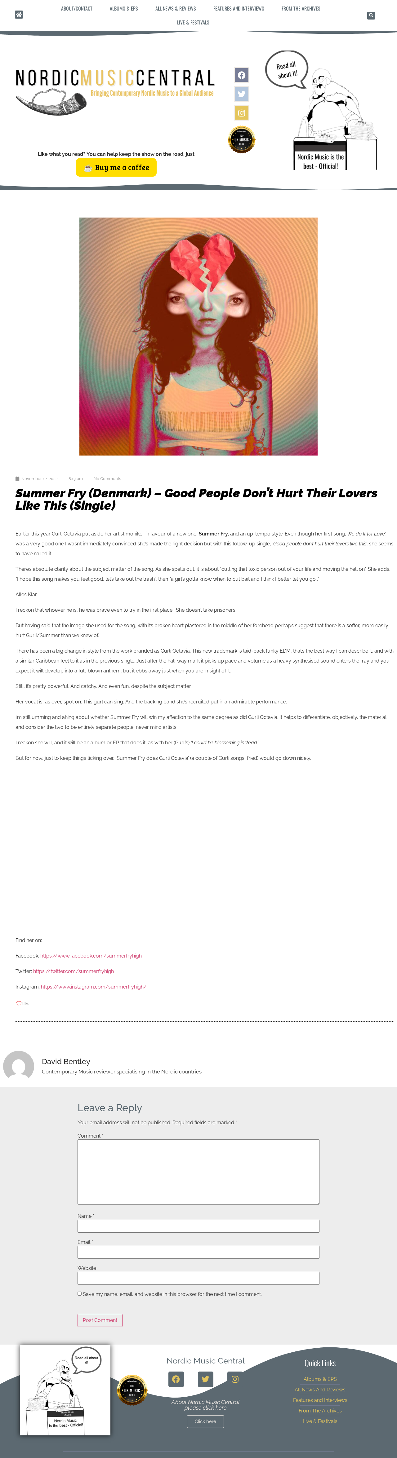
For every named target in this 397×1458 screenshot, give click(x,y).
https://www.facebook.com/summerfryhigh (91, 956)
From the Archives (301, 8)
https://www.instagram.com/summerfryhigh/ (94, 987)
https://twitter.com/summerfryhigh (73, 971)
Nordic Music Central (206, 1360)
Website (87, 1268)
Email (85, 1242)
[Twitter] (241, 94)
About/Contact (76, 8)
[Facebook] (241, 75)
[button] (371, 16)
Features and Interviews (238, 8)
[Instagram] (241, 113)
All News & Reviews (175, 8)
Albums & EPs (124, 8)
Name (86, 1216)
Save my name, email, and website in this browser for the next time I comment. (172, 1294)
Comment (90, 1136)
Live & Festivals (193, 22)
